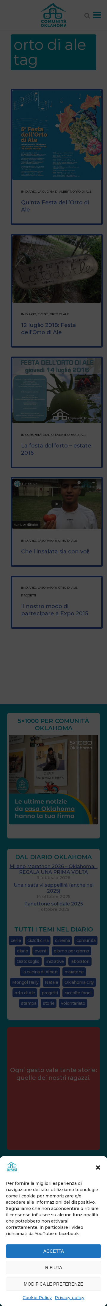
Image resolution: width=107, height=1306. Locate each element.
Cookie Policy (37, 1297)
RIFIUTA (53, 1267)
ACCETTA (53, 1251)
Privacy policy (69, 1297)
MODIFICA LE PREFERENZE (53, 1284)
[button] (98, 1167)
